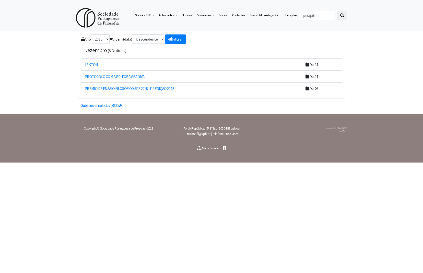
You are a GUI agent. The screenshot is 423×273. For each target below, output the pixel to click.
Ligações (291, 15)
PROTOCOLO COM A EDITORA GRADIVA (114, 76)
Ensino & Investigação (264, 15)
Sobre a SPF (143, 15)
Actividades (166, 15)
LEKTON (91, 64)
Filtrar (177, 39)
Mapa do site (210, 148)
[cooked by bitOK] (336, 129)
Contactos (239, 15)
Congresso (204, 15)
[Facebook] (224, 148)
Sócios (223, 15)
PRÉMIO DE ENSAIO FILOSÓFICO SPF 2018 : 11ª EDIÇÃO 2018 (129, 88)
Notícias (187, 15)
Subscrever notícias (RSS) (100, 105)
